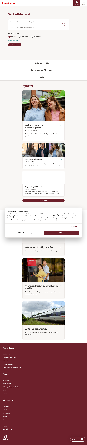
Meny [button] (83, 4)
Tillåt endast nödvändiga (25, 232)
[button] (63, 24)
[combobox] (42, 22)
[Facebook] (4, 429)
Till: (12, 27)
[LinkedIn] (11, 429)
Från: (12, 22)
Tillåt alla (61, 232)
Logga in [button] (77, 4)
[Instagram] (7, 429)
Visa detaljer (73, 226)
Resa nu (13, 36)
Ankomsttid (37, 36)
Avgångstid (25, 36)
